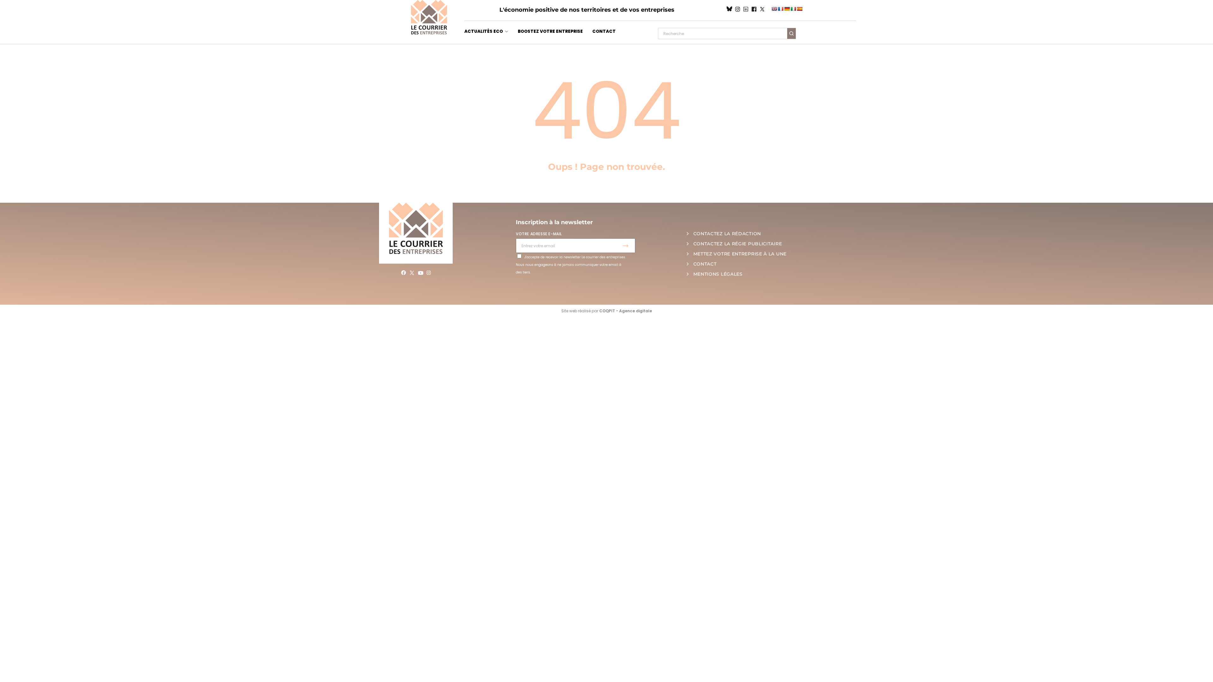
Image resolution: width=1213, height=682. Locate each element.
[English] (774, 8)
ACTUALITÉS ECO (483, 31)
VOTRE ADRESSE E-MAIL (539, 233)
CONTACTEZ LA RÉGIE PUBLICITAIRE (737, 244)
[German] (787, 8)
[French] (780, 8)
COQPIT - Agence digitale (625, 311)
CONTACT (604, 31)
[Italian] (793, 8)
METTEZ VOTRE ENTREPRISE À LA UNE (740, 254)
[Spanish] (799, 8)
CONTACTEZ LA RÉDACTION (727, 233)
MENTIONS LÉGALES (718, 274)
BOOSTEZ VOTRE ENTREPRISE (550, 31)
